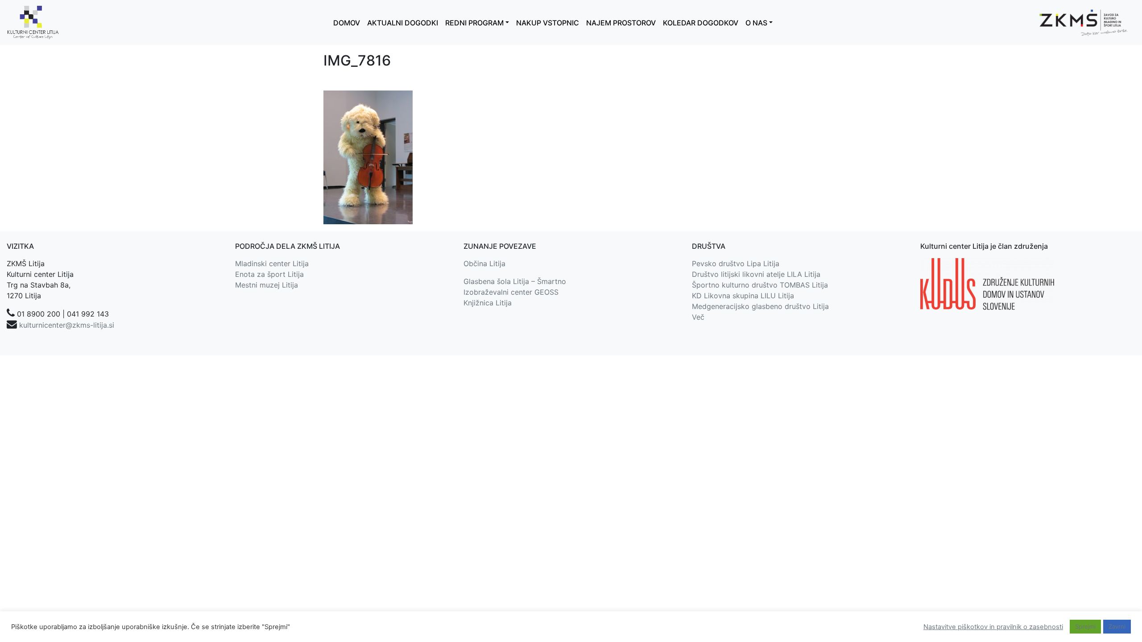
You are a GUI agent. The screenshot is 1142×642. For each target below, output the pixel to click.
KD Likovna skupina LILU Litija (743, 295)
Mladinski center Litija (272, 263)
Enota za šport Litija (269, 274)
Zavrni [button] (1117, 626)
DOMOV (346, 22)
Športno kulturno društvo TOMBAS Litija (760, 284)
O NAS (756, 22)
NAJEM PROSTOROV (621, 22)
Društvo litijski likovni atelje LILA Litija (756, 274)
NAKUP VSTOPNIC (547, 22)
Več (698, 317)
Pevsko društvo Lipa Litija (735, 263)
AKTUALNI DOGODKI (402, 22)
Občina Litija (484, 263)
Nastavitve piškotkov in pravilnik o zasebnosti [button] (993, 627)
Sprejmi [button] (1085, 626)
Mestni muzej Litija (266, 284)
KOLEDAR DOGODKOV (700, 22)
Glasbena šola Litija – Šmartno (514, 281)
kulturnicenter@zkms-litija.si (66, 325)
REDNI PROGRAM (474, 22)
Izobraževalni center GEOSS (511, 292)
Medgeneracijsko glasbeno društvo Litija (760, 306)
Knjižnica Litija (487, 302)
